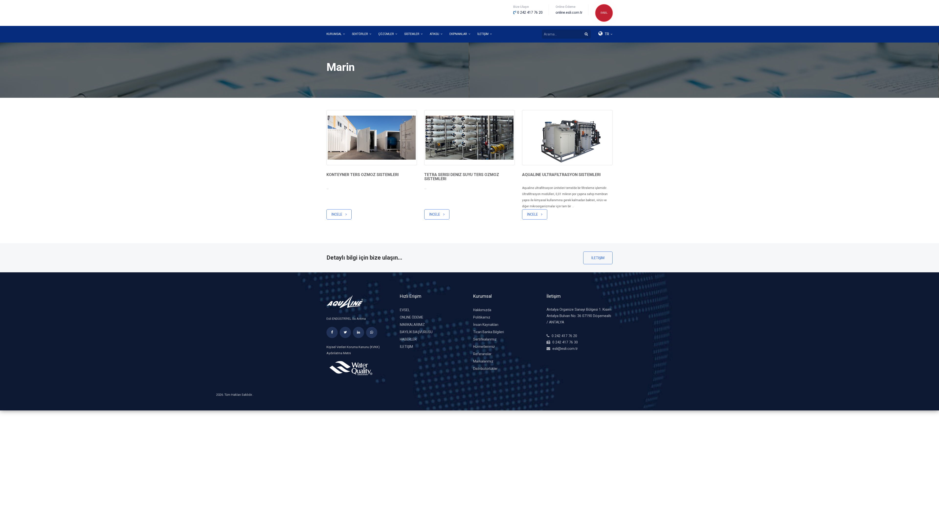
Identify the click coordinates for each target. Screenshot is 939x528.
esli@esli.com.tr (565, 348)
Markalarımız (412, 325)
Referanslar (482, 354)
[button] (605, 34)
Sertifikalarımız (485, 339)
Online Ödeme (411, 317)
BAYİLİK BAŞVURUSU (416, 332)
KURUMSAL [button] (334, 34)
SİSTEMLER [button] (412, 34)
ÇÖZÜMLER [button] (386, 34)
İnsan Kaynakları (485, 325)
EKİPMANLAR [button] (458, 34)
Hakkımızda (482, 310)
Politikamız (481, 317)
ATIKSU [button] (435, 34)
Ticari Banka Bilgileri (488, 332)
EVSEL (604, 12)
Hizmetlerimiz (484, 347)
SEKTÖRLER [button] (360, 34)
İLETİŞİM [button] (483, 34)
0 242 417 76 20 (564, 336)
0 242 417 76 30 (565, 342)
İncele (337, 214)
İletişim (597, 258)
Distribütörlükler (485, 369)
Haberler (408, 339)
